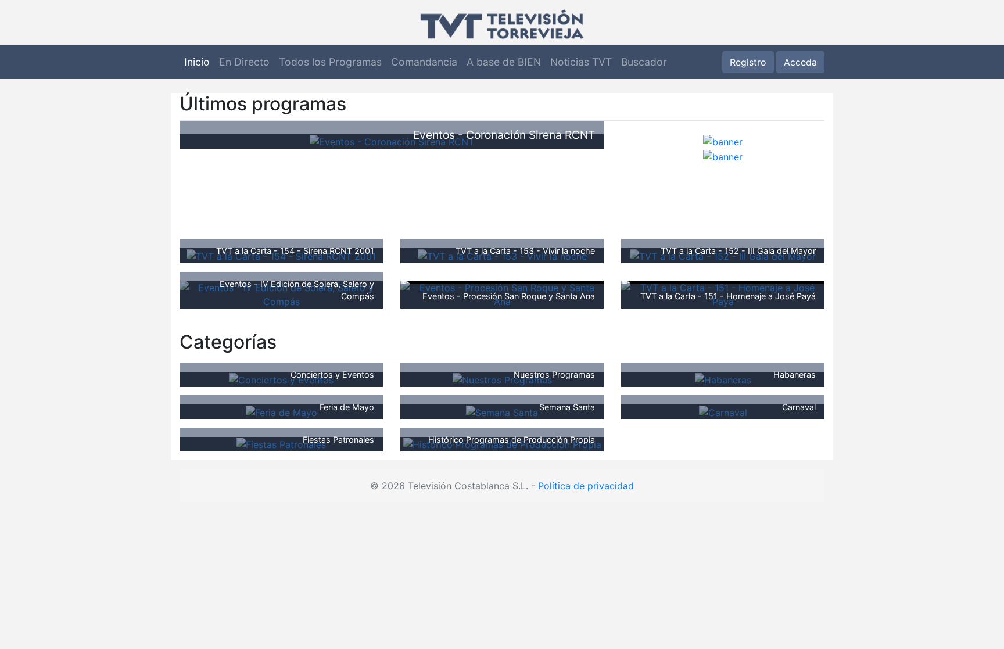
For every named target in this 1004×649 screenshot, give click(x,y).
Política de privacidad (586, 486)
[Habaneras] (723, 379)
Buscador (644, 62)
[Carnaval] (723, 411)
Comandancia (424, 62)
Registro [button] (748, 62)
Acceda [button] (800, 62)
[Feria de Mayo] (281, 411)
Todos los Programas (330, 62)
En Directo (244, 62)
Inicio (197, 62)
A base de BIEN (504, 62)
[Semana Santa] (502, 411)
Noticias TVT (581, 62)
